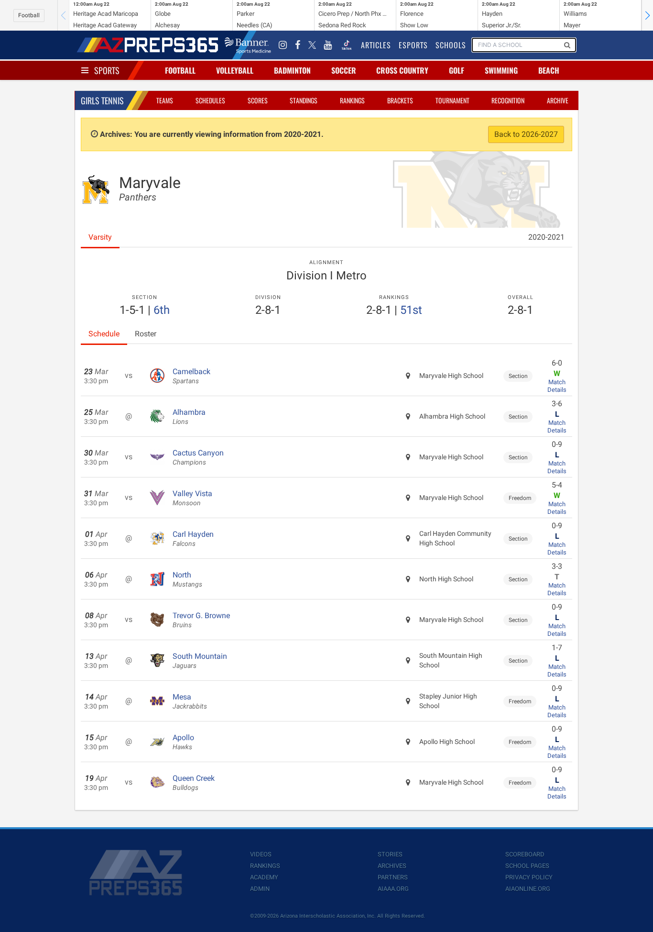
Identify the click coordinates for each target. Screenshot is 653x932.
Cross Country (402, 70)
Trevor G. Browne (201, 620)
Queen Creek (194, 783)
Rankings (352, 100)
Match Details (556, 385)
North (187, 579)
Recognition (507, 100)
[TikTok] (346, 44)
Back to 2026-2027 (526, 134)
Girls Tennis (102, 100)
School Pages (527, 865)
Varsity (100, 237)
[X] (312, 45)
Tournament (452, 100)
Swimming (501, 70)
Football (29, 15)
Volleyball (234, 70)
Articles (376, 45)
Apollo (183, 742)
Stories (390, 854)
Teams (164, 100)
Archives (392, 865)
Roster (145, 333)
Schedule (104, 333)
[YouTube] (328, 45)
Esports (413, 45)
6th (161, 310)
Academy (264, 877)
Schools (450, 45)
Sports (107, 70)
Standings (303, 100)
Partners (393, 877)
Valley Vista (192, 498)
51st (411, 310)
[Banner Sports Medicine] (248, 45)
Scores (258, 100)
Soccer (343, 70)
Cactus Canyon (198, 457)
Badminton (292, 70)
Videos (261, 854)
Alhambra (189, 417)
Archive (557, 100)
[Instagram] (283, 45)
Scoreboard (524, 854)
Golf (456, 70)
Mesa (190, 701)
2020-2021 (546, 237)
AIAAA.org (393, 888)
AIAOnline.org (527, 888)
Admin (260, 888)
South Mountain (200, 661)
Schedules (210, 100)
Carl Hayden (193, 539)
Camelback (191, 376)
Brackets (400, 100)
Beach (548, 70)
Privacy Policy (529, 877)
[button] (647, 15)
